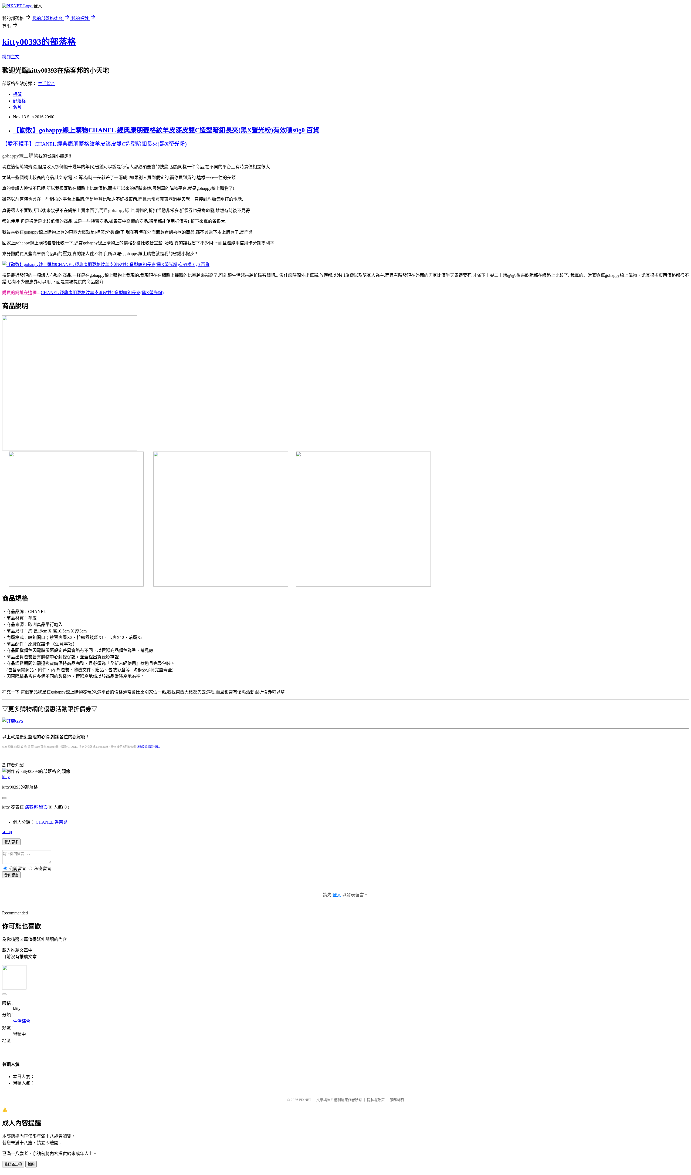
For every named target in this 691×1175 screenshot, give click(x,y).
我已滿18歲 (13, 1164)
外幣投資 (142, 746)
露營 (151, 746)
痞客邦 (31, 807)
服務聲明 (397, 1100)
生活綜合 (46, 83)
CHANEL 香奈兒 (51, 822)
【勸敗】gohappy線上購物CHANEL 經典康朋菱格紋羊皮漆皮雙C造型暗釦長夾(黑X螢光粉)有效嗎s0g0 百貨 (166, 130)
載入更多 (11, 842)
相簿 (17, 94)
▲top (7, 831)
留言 (43, 807)
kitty (6, 776)
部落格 (19, 101)
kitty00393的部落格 (39, 42)
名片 (17, 107)
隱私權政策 (376, 1100)
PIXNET (305, 1100)
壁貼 (157, 746)
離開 (31, 1164)
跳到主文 (10, 57)
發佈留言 (11, 875)
